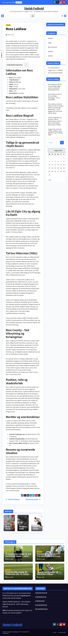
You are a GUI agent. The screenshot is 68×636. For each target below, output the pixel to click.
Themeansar (5, 633)
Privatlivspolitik (62, 632)
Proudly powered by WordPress (10, 631)
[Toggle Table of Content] (25, 65)
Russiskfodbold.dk (41, 605)
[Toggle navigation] (33, 16)
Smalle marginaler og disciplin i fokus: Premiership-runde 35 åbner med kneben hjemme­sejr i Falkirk (55, 121)
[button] (62, 16)
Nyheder (50, 51)
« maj (49, 180)
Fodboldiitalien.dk (41, 593)
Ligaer (50, 43)
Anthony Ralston (14, 499)
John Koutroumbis (31, 499)
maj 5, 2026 (41, 577)
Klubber (50, 38)
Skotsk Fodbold (34, 8)
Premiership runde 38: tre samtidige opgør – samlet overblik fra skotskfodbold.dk (55, 87)
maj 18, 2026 (10, 559)
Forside (54, 632)
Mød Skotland (52, 47)
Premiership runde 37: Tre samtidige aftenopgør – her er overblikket (55, 97)
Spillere (8, 25)
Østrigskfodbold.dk (41, 609)
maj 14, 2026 (41, 559)
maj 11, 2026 (10, 577)
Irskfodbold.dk (40, 601)
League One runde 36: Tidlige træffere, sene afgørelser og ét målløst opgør (55, 132)
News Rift (25, 631)
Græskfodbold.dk (40, 597)
